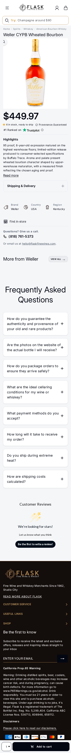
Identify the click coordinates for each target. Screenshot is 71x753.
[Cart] (66, 8)
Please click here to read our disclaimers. (30, 728)
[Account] (57, 8)
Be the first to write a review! (35, 544)
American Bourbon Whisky (51, 28)
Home (6, 28)
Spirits (16, 28)
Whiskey (28, 28)
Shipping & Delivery (21, 186)
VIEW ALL (56, 259)
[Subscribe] (62, 658)
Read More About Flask (22, 596)
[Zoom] (3, 41)
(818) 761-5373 (21, 236)
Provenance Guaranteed (53, 124)
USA (34, 209)
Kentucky (59, 209)
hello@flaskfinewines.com (39, 243)
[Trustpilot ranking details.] (42, 130)
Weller (15, 209)
